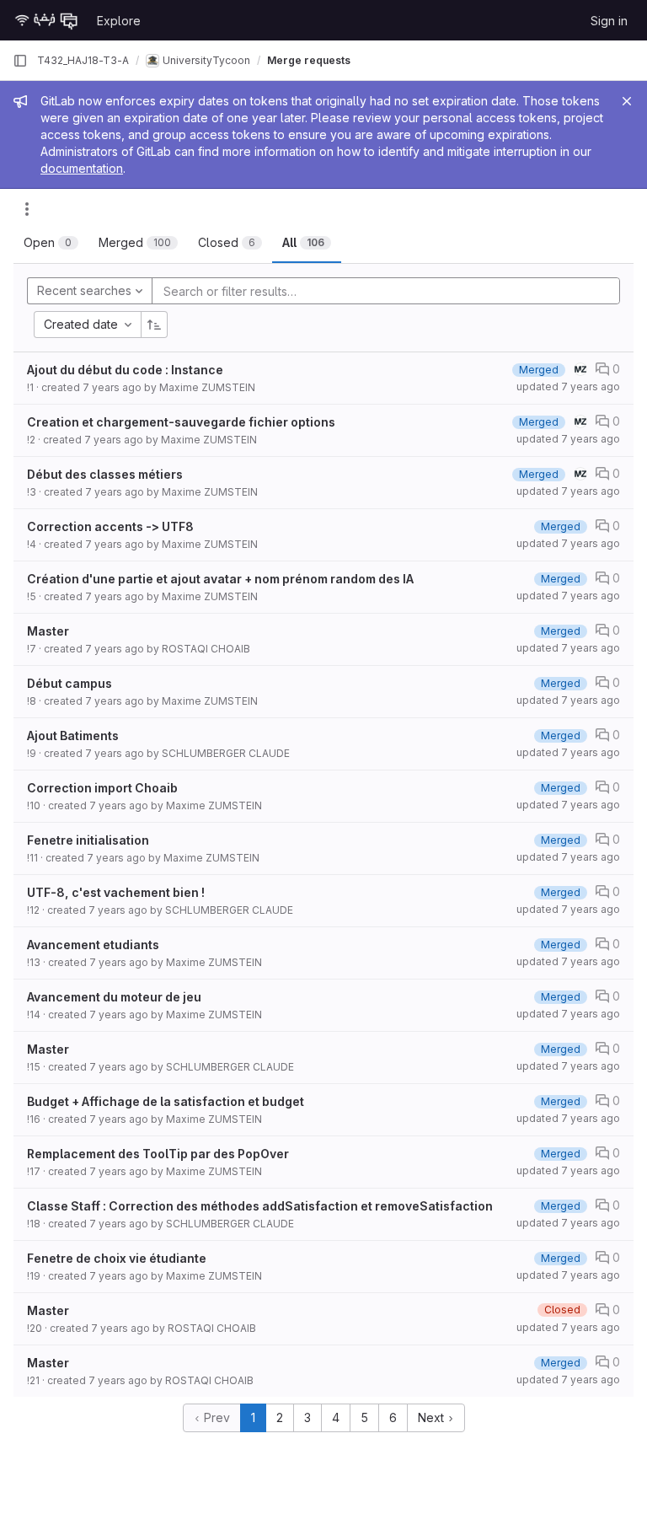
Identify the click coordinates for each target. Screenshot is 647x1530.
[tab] (50, 243)
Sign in (609, 20)
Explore (119, 20)
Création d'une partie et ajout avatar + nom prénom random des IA (220, 579)
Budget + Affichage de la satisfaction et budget (165, 1101)
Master (48, 631)
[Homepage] (46, 20)
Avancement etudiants (93, 944)
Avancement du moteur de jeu (114, 997)
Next (432, 1417)
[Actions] (26, 209)
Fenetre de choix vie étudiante (116, 1258)
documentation (81, 168)
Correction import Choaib (102, 788)
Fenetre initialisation (88, 840)
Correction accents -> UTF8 (110, 526)
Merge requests (308, 60)
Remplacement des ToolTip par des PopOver (158, 1153)
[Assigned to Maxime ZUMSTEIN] (580, 369)
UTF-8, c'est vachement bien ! (116, 892)
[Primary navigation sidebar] (20, 60)
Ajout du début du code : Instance (125, 369)
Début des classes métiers (105, 474)
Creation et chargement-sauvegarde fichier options (181, 422)
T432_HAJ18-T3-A (83, 60)
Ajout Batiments (73, 735)
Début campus (69, 683)
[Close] (627, 101)
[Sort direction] (154, 324)
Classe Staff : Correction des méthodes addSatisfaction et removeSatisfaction (260, 1206)
